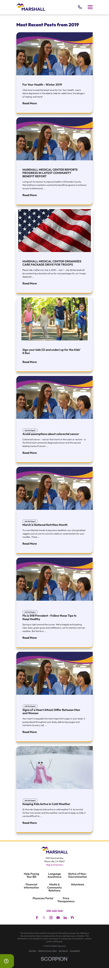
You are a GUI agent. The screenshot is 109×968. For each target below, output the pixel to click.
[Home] (30, 7)
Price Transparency (66, 899)
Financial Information (31, 886)
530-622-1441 (54, 911)
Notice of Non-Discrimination (77, 875)
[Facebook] (36, 917)
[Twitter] (44, 917)
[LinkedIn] (65, 917)
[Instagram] (51, 917)
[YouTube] (58, 917)
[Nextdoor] (72, 917)
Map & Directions (54, 864)
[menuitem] (32, 950)
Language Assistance (54, 875)
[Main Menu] (90, 7)
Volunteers (77, 884)
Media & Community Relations (54, 887)
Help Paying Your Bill (31, 875)
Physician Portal (43, 898)
